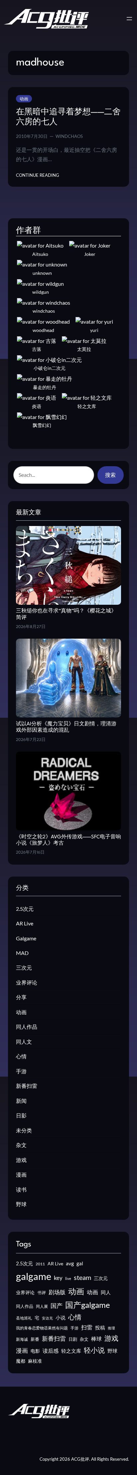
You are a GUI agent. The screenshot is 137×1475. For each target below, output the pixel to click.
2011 (40, 1263)
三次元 (24, 967)
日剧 (72, 1339)
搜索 (110, 475)
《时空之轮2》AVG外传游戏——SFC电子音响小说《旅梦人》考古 (68, 840)
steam (82, 1277)
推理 (111, 1328)
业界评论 (26, 982)
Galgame (26, 938)
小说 (61, 1317)
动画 (24, 98)
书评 (41, 1292)
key (58, 1277)
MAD (22, 953)
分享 (21, 997)
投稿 (100, 1327)
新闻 (21, 1101)
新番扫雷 (26, 1086)
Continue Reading (37, 175)
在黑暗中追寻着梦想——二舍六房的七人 (68, 117)
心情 (21, 1056)
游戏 (21, 1160)
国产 (57, 1305)
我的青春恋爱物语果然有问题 (42, 1327)
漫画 (21, 1174)
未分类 (24, 1130)
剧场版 (57, 1292)
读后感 (51, 1350)
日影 (21, 1115)
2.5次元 (25, 908)
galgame (33, 1276)
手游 (21, 1071)
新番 (35, 1339)
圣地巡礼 (24, 1318)
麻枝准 (35, 1361)
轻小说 (94, 1350)
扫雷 (86, 1327)
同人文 (24, 1041)
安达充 (47, 1318)
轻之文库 (71, 1351)
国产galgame (87, 1305)
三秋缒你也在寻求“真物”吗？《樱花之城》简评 (66, 614)
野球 (21, 1204)
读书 (21, 1189)
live (68, 1278)
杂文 (21, 1145)
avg (70, 1263)
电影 (35, 1351)
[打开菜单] (129, 19)
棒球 (96, 1338)
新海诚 (22, 1339)
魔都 (20, 1361)
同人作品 (26, 1026)
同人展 (42, 1306)
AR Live (24, 923)
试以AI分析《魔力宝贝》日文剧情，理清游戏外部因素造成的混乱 (66, 727)
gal (79, 1263)
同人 (106, 1292)
